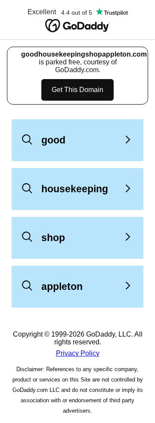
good (53, 140)
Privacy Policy (77, 353)
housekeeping (74, 188)
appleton (62, 286)
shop (53, 237)
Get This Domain (77, 89)
